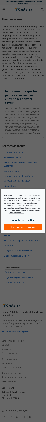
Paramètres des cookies (23, 220)
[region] (23, 211)
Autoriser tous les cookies (23, 227)
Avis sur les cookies (16, 213)
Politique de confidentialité (27, 210)
